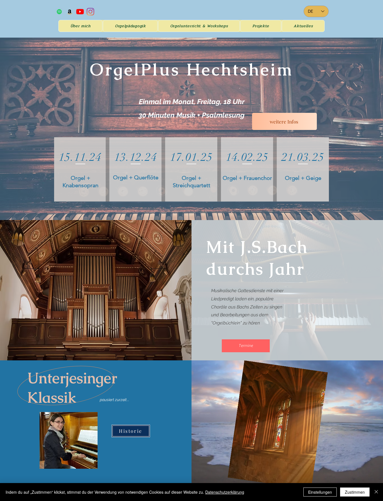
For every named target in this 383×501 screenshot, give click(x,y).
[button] (130, 26)
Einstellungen (320, 492)
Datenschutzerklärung (224, 492)
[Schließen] (376, 492)
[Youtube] (80, 11)
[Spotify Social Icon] (59, 11)
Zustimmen (355, 492)
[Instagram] (90, 11)
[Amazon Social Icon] (69, 11)
